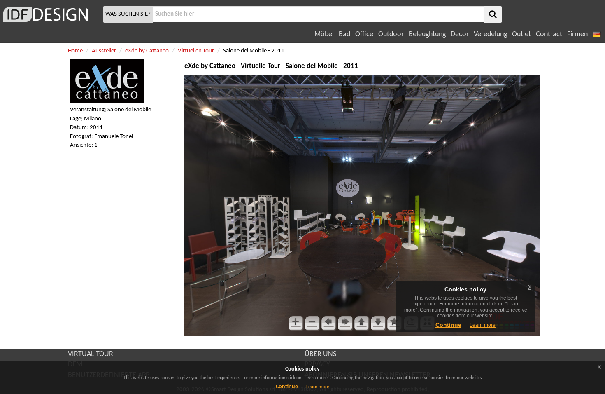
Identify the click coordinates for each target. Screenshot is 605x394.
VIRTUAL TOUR (90, 354)
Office (364, 34)
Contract (549, 34)
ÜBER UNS (320, 354)
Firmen (577, 34)
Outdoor (391, 34)
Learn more (317, 387)
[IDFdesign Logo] (50, 14)
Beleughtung (427, 34)
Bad (344, 34)
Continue (287, 387)
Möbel (324, 34)
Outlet (521, 34)
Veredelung (490, 34)
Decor (460, 34)
